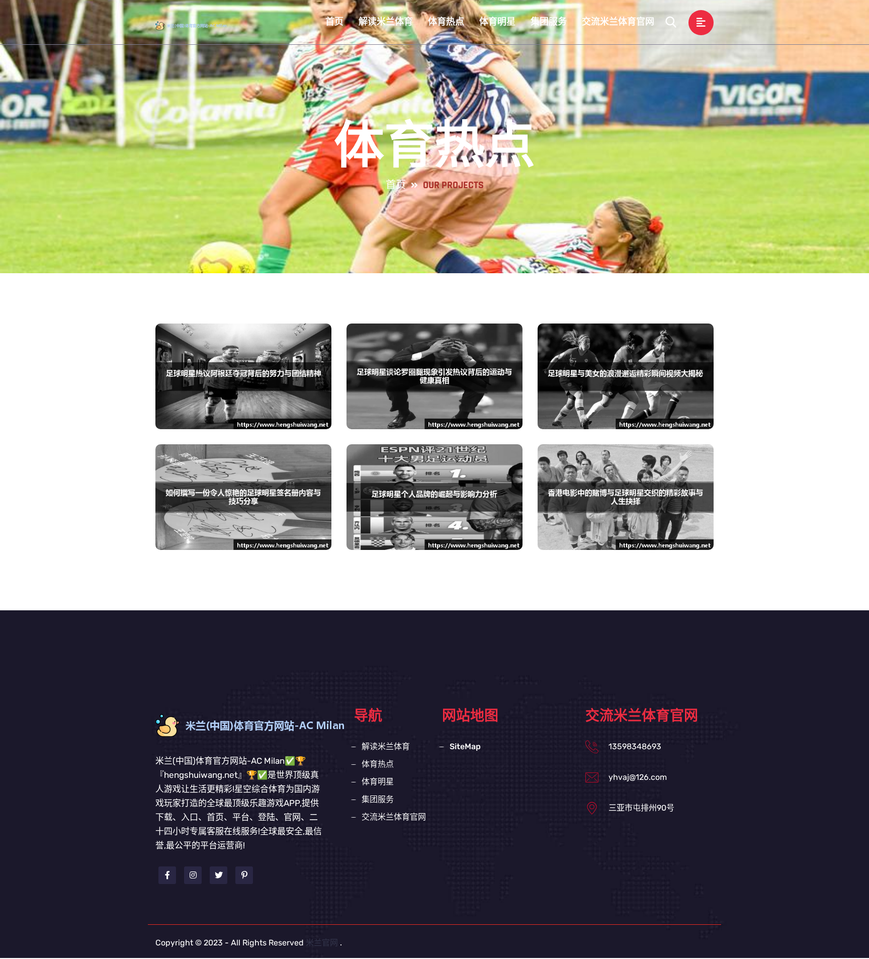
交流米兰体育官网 (618, 22)
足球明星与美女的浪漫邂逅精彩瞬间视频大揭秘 (625, 396)
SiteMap (465, 746)
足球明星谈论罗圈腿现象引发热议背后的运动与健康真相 (434, 396)
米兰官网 (322, 942)
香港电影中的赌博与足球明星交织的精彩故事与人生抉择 (625, 517)
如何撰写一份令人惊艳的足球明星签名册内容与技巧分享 (243, 517)
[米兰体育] (200, 25)
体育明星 (497, 22)
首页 (334, 22)
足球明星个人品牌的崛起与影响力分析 (434, 507)
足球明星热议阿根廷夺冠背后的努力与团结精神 (243, 396)
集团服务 (549, 22)
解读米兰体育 (386, 22)
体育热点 (446, 22)
